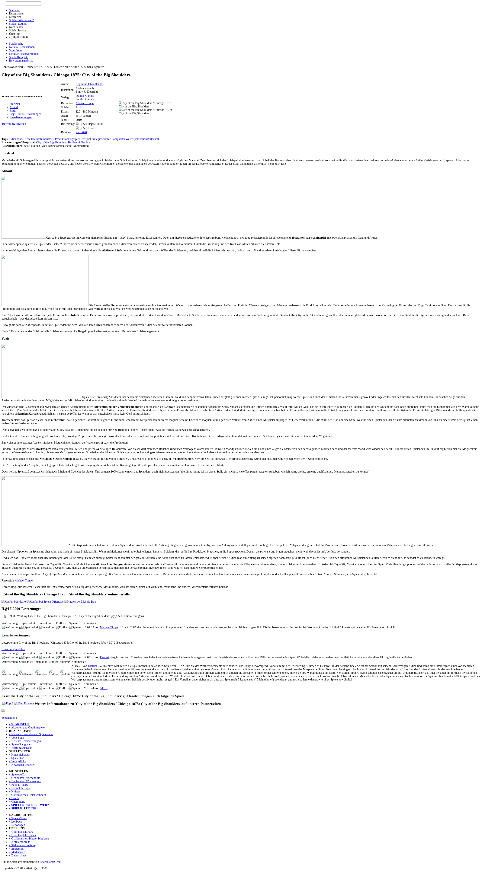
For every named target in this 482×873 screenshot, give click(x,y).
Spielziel (15, 103)
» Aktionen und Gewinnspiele (27, 727)
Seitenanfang (9, 717)
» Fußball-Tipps (18, 784)
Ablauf (14, 107)
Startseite (14, 10)
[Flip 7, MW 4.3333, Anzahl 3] (7, 703)
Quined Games (85, 95)
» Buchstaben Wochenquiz (25, 781)
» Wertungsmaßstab (20, 747)
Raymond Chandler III (89, 84)
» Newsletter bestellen (22, 764)
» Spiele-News (18, 818)
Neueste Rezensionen (22, 47)
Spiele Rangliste (18, 57)
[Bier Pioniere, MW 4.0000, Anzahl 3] (24, 703)
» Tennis (14, 798)
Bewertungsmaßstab (21, 60)
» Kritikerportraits (19, 841)
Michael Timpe (85, 103)
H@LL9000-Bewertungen (25, 114)
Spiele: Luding (18, 23)
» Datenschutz (17, 855)
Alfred (104, 688)
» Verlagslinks (17, 761)
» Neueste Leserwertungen (25, 741)
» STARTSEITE (19, 724)
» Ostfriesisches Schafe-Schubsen (29, 838)
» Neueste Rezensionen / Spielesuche (31, 734)
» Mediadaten (17, 852)
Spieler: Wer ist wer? (21, 20)
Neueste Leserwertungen (24, 53)
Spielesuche (16, 43)
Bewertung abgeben (14, 123)
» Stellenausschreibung (22, 845)
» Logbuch (15, 821)
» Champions (17, 801)
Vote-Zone (15, 50)
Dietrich (93, 665)
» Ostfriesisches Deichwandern (27, 794)
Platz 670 (81, 132)
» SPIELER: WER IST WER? (29, 805)
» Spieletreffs (17, 774)
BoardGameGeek (50, 861)
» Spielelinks (16, 758)
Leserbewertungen (21, 117)
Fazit (12, 110)
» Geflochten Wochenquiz (24, 777)
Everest (104, 657)
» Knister (14, 791)
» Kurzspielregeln (19, 754)
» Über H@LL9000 (21, 831)
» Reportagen (17, 825)
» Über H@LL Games (22, 835)
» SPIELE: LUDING (22, 808)
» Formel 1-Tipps (19, 788)
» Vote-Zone (16, 737)
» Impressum (16, 848)
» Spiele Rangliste (20, 744)
